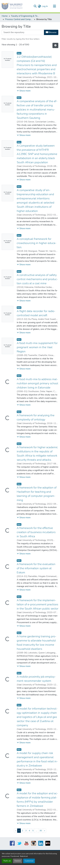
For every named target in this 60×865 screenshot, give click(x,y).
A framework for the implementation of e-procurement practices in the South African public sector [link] (37, 604)
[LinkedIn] (40, 843)
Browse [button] (52, 32)
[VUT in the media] (47, 843)
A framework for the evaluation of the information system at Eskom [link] (36, 568)
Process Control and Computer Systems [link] (19, 19)
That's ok (7, 861)
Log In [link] (45, 6)
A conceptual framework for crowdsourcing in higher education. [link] (36, 243)
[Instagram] (33, 843)
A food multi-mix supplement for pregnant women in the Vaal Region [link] (37, 347)
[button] (12, 6)
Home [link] (5, 16)
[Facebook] (12, 843)
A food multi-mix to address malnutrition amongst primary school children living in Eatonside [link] (37, 383)
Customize (29, 861)
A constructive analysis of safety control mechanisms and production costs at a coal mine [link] (37, 279)
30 (40, 830)
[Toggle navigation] (54, 6)
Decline (18, 861)
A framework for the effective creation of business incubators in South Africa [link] (36, 532)
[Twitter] (19, 843)
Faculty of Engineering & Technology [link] (25, 16)
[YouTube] (26, 843)
